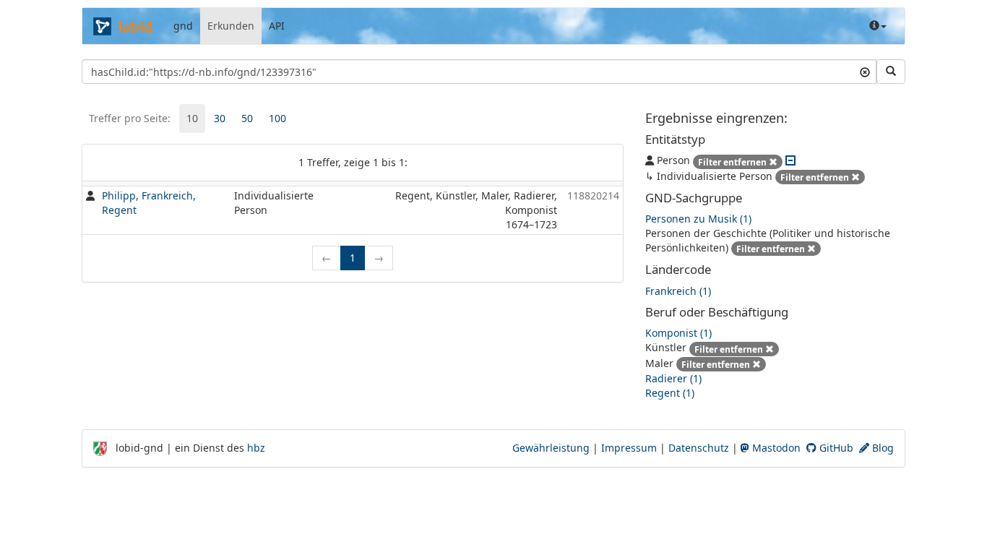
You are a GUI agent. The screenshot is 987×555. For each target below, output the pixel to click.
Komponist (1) (678, 333)
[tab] (192, 118)
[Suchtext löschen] (864, 71)
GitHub (834, 448)
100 (277, 118)
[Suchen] (890, 71)
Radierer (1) (673, 378)
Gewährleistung (551, 448)
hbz (256, 448)
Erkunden (230, 26)
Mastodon (775, 448)
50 (247, 118)
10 (192, 118)
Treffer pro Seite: (130, 118)
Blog (881, 448)
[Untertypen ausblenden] (790, 160)
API (277, 26)
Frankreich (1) (678, 291)
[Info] (878, 26)
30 (219, 118)
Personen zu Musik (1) (698, 218)
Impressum (629, 448)
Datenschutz (698, 448)
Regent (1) (669, 393)
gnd (183, 26)
